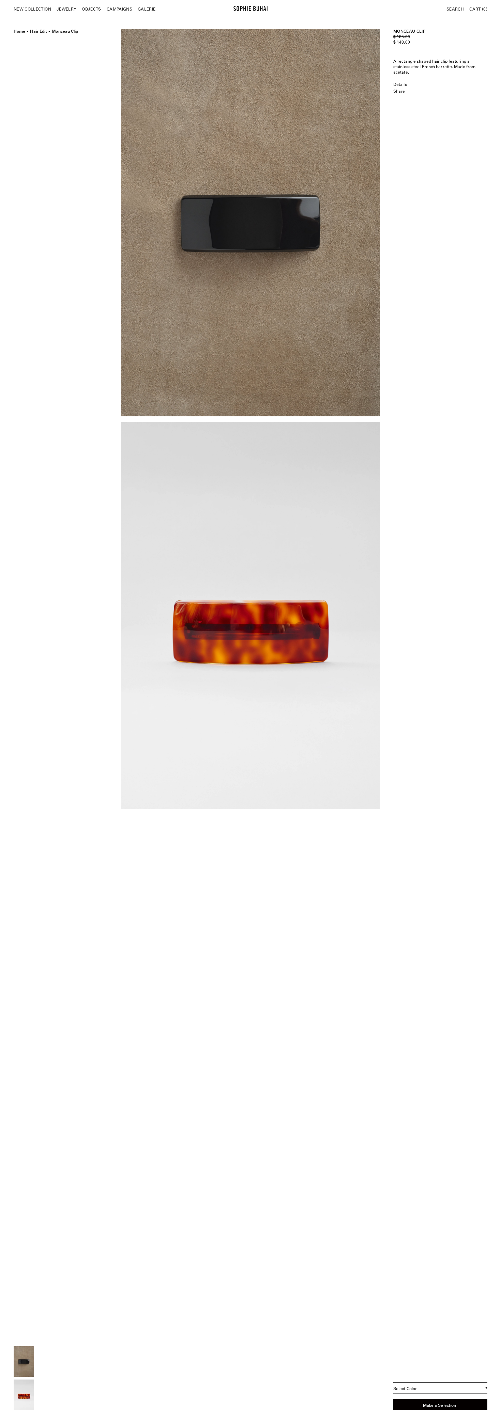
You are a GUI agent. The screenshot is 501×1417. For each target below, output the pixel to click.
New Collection (32, 9)
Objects (91, 9)
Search (455, 9)
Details (400, 84)
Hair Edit (38, 30)
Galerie (146, 9)
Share (399, 91)
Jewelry (66, 9)
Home (19, 30)
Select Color (405, 1388)
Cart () (478, 9)
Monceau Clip (65, 30)
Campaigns (119, 9)
